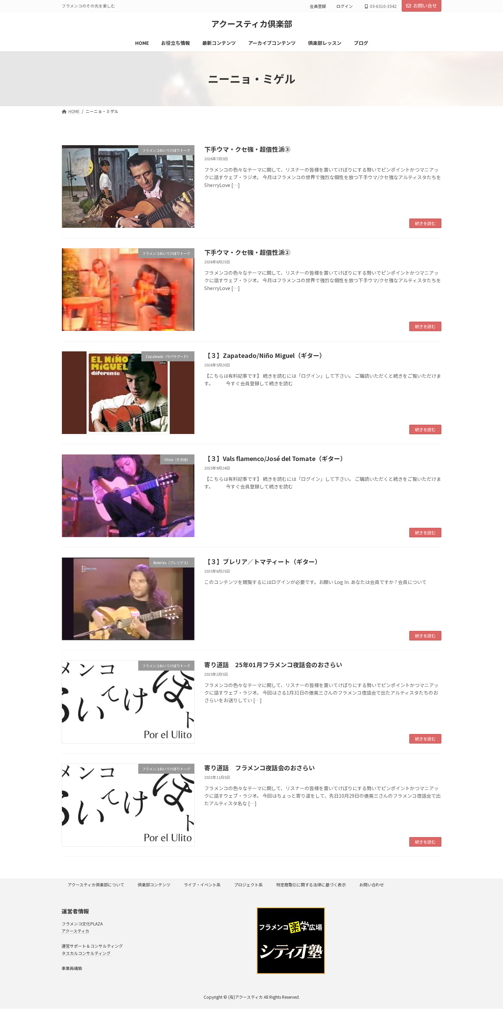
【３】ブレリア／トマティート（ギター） (262, 561)
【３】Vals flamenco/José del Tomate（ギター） (275, 458)
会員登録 (318, 6)
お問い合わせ (371, 884)
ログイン (344, 6)
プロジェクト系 (248, 884)
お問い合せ (425, 5)
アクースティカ (75, 931)
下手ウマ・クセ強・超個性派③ (247, 149)
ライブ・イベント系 (202, 884)
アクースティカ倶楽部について (96, 884)
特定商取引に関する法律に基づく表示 (311, 884)
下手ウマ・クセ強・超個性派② (247, 252)
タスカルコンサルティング (86, 953)
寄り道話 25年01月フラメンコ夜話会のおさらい (273, 664)
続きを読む (425, 223)
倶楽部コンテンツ (154, 884)
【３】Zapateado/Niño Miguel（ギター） (264, 355)
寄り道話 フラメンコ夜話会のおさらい (259, 767)
